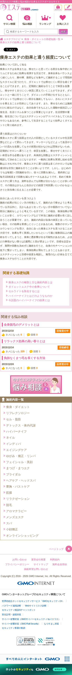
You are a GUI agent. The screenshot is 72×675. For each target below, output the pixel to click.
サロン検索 (9, 23)
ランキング (45, 23)
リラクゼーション (18, 498)
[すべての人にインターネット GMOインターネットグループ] (31, 659)
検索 (63, 31)
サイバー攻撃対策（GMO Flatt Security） (21, 623)
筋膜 (9, 492)
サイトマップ (41, 564)
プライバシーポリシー (17, 564)
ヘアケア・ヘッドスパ (21, 480)
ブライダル (13, 474)
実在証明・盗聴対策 (11, 614)
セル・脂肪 (13, 419)
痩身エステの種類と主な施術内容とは (30, 282)
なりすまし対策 (51, 623)
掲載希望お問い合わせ (36, 569)
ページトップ (56, 549)
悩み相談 (27, 23)
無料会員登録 (59, 564)
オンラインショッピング (22, 535)
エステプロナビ (19, 8)
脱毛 (9, 505)
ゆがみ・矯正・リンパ (21, 456)
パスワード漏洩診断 (11, 605)
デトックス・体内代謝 (21, 425)
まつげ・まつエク (18, 468)
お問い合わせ (19, 559)
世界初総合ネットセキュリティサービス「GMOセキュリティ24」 (33, 601)
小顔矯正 (12, 529)
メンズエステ (15, 517)
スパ (9, 523)
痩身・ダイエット (18, 407)
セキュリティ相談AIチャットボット (19, 610)
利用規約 (55, 559)
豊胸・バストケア (18, 486)
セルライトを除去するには (24, 291)
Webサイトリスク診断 (35, 605)
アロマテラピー (16, 511)
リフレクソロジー (18, 413)
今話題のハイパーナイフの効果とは (29, 300)
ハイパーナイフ (16, 431)
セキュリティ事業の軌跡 (13, 628)
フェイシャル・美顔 (19, 462)
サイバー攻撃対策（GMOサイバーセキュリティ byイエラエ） (31, 619)
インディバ (13, 443)
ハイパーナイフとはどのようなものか (30, 295)
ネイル (10, 437)
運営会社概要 (38, 559)
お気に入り (63, 23)
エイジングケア (16, 449)
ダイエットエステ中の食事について (29, 286)
